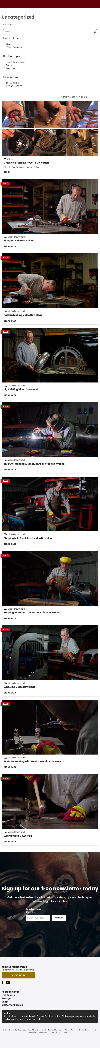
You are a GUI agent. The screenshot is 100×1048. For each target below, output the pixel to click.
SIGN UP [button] (59, 917)
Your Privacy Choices (59, 1032)
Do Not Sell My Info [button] (86, 1030)
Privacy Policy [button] (70, 1030)
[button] (95, 32)
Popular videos (11, 991)
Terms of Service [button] (54, 1030)
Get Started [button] (18, 975)
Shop (5, 1001)
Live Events (8, 995)
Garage (6, 998)
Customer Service (12, 1005)
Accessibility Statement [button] (38, 1032)
